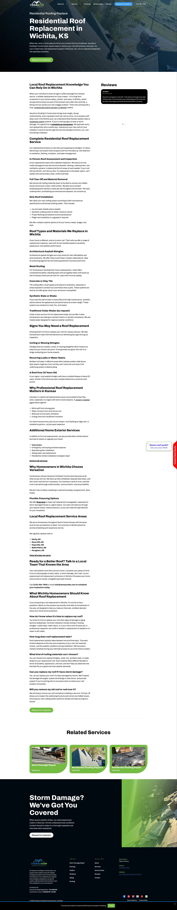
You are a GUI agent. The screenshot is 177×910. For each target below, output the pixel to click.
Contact (97, 878)
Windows (73, 874)
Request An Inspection (123, 4)
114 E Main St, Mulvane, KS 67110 (130, 874)
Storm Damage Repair (77, 863)
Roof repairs (37, 445)
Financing (87, 4)
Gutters (72, 870)
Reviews (109, 4)
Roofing (72, 881)
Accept (111, 905)
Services (75, 4)
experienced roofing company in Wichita (50, 108)
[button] (62, 4)
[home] (37, 4)
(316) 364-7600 (141, 4)
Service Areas (98, 4)
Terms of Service (132, 900)
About (97, 863)
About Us (61, 4)
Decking (72, 866)
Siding (72, 878)
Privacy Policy (143, 900)
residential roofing (37, 122)
